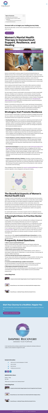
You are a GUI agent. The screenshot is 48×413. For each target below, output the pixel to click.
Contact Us (9, 33)
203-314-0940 (13, 364)
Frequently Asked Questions (10, 21)
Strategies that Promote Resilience (12, 17)
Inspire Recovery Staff (11, 47)
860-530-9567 (13, 366)
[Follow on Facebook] (6, 371)
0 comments (32, 47)
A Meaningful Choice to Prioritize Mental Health (14, 20)
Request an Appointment (11, 313)
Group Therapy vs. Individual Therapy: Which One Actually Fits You (22, 291)
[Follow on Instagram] (8, 371)
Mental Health (26, 47)
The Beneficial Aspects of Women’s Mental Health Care (13, 19)
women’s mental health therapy (30, 167)
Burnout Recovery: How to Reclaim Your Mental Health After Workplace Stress (25, 285)
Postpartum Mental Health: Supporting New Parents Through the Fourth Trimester (26, 388)
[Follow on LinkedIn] (10, 371)
